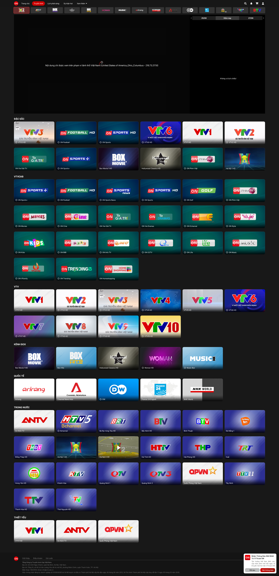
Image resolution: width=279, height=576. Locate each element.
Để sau (252, 570)
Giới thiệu (26, 558)
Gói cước (49, 558)
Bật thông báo (267, 570)
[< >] (139, 10)
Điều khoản (37, 558)
